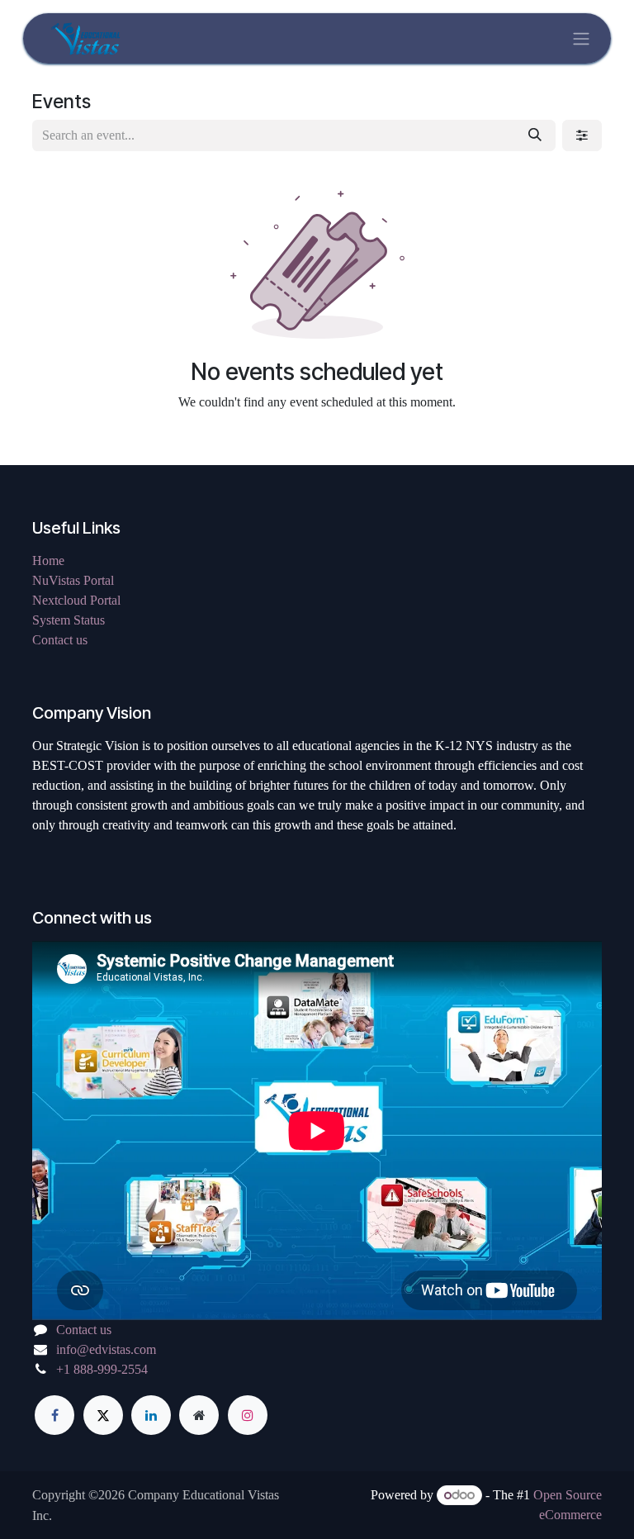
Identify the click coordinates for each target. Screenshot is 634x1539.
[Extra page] (199, 1415)
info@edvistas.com (106, 1349)
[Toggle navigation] (581, 38)
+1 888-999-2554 (102, 1369)
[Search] (535, 135)
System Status (68, 620)
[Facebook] (54, 1415)
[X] (103, 1415)
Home (48, 560)
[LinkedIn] (151, 1415)
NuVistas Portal (73, 580)
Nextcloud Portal (76, 600)
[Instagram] (247, 1415)
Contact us (60, 640)
